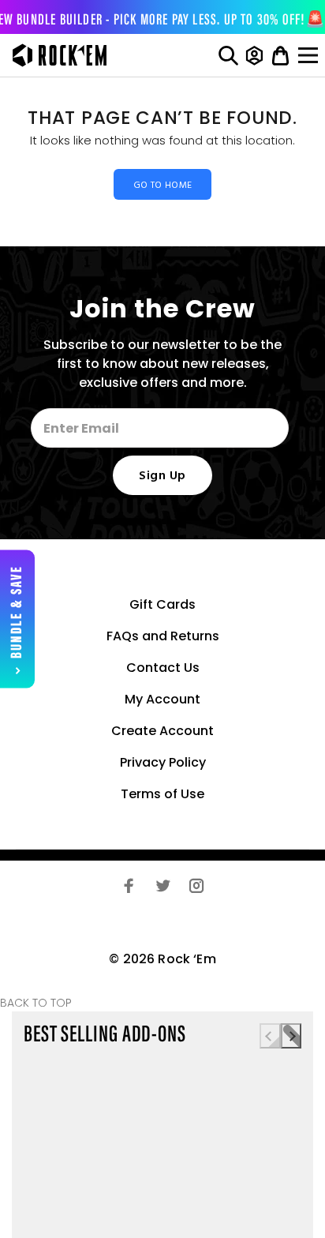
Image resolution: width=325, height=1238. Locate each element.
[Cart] (280, 55)
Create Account (162, 731)
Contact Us (163, 667)
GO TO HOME (162, 185)
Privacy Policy (163, 762)
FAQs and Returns (162, 636)
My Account (162, 699)
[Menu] (310, 55)
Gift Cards (162, 604)
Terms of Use (162, 794)
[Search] (228, 55)
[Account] (254, 55)
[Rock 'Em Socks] (55, 55)
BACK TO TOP (36, 1003)
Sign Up (162, 476)
